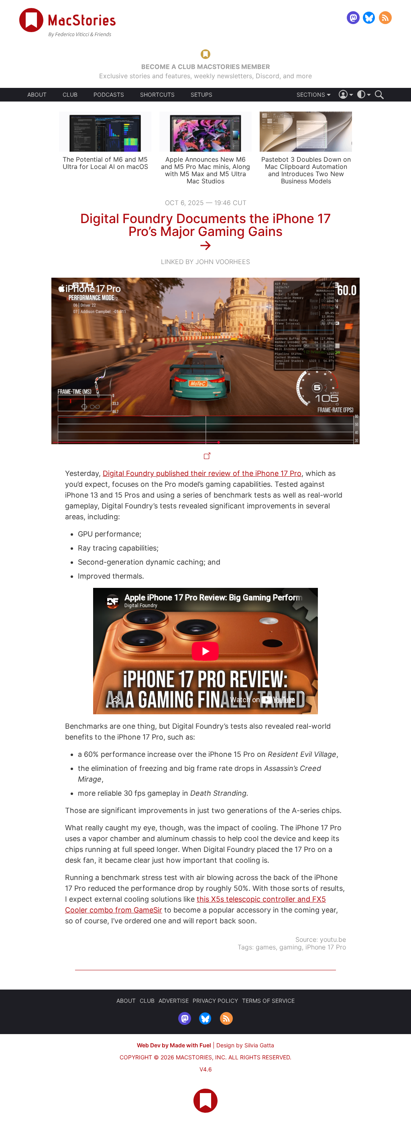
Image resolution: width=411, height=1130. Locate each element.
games (266, 947)
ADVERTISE (174, 1000)
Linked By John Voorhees (205, 262)
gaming (290, 947)
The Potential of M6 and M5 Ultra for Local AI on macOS (105, 163)
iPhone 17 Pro (325, 947)
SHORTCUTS (157, 95)
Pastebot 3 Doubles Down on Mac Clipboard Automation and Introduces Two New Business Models (306, 170)
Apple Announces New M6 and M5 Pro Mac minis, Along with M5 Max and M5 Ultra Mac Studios (205, 170)
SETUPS (201, 95)
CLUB (70, 94)
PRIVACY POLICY (215, 1000)
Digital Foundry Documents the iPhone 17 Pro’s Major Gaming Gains (205, 225)
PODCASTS (109, 95)
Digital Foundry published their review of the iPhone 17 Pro (202, 473)
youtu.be (333, 939)
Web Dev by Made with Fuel (174, 1045)
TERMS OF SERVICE (268, 1000)
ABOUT (37, 95)
